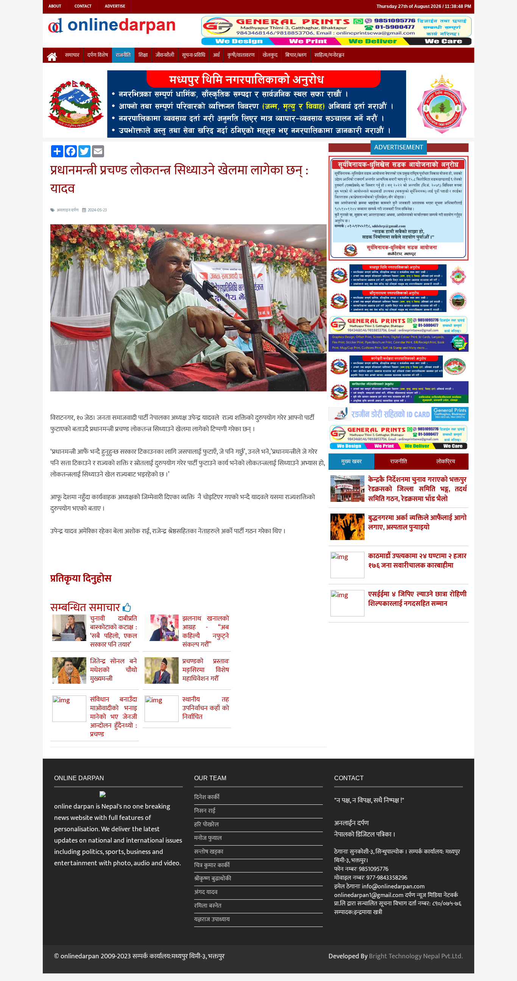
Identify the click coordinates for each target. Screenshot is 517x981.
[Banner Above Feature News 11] (399, 368)
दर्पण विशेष (97, 55)
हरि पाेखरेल (206, 825)
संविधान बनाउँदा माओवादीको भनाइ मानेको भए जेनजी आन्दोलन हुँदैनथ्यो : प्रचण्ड (113, 717)
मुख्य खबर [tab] (351, 461)
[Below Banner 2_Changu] (399, 302)
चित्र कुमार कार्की (212, 865)
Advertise (115, 6)
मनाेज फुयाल (208, 838)
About (54, 6)
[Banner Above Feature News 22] (399, 394)
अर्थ (216, 55)
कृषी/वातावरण (241, 55)
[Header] (399, 439)
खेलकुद (270, 55)
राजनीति (123, 55)
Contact (83, 6)
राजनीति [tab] (398, 461)
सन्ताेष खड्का (208, 852)
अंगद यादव (206, 892)
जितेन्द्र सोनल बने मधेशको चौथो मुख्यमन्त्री (113, 670)
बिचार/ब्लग (296, 55)
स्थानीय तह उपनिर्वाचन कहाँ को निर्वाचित (205, 708)
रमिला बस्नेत (207, 906)
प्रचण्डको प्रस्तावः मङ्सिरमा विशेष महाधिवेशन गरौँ (205, 670)
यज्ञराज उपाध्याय (212, 919)
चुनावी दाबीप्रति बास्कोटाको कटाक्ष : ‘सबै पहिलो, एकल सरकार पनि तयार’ (113, 631)
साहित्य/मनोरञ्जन (329, 55)
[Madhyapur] (258, 105)
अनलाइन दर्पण (68, 210)
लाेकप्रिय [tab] (445, 461)
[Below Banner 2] (399, 335)
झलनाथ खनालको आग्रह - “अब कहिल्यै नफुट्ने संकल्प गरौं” (205, 631)
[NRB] (399, 210)
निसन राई (204, 811)
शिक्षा (143, 55)
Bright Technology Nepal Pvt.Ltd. (416, 956)
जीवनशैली (165, 55)
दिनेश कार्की (207, 797)
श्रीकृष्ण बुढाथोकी (212, 879)
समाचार (72, 55)
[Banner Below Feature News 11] (399, 415)
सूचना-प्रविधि (193, 55)
